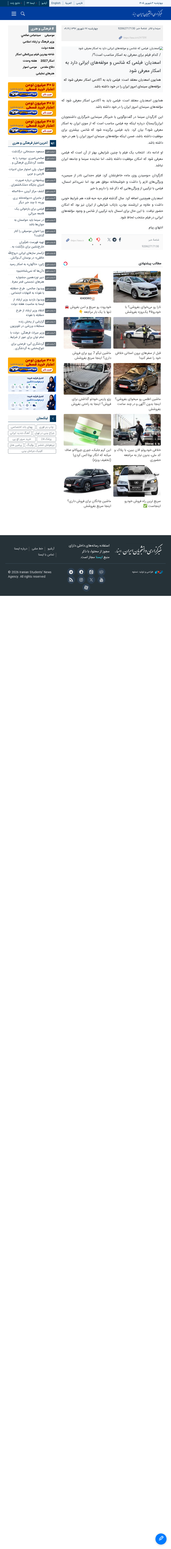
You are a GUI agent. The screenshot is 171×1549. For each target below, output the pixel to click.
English (56, 3)
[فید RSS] (70, 580)
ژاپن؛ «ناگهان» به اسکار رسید (27, 264)
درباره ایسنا (20, 549)
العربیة (68, 3)
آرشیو (44, 3)
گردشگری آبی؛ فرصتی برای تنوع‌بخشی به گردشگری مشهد (27, 347)
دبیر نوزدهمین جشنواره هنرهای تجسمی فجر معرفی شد (27, 280)
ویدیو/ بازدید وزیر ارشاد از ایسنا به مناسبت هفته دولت (27, 302)
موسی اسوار (30, 67)
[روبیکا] (100, 572)
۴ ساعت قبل (50, 220)
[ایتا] (90, 572)
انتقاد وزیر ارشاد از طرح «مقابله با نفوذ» (30, 312)
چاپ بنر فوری (46, 427)
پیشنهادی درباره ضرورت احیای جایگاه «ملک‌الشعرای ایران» (27, 183)
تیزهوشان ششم (46, 445)
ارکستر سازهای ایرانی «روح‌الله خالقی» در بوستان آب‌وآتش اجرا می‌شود (26, 256)
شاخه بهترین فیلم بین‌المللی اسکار (35, 54)
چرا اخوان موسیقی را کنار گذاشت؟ (29, 233)
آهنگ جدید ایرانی (20, 433)
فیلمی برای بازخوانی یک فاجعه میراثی (29, 211)
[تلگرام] (70, 572)
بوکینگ (30, 445)
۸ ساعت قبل (50, 300)
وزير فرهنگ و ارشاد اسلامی (38, 42)
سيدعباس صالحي (31, 35)
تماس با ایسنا (46, 555)
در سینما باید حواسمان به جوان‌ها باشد (29, 222)
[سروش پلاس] (80, 572)
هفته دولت (47, 48)
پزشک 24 (46, 439)
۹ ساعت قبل (50, 333)
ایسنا (147, 13)
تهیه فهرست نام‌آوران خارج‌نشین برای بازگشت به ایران (28, 245)
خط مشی (37, 549)
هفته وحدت (30, 61)
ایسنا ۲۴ (31, 3)
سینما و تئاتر (154, 28)
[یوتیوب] (100, 580)
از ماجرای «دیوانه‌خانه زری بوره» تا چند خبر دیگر (28, 200)
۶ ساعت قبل (50, 264)
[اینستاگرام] (80, 580)
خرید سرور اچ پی (21, 439)
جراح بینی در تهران (44, 433)
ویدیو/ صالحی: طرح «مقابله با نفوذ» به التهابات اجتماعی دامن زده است (27, 291)
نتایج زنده (15, 3)
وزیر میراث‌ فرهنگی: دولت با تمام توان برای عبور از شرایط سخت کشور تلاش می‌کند (27, 336)
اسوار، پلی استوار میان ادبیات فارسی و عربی (26, 171)
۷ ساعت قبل (50, 271)
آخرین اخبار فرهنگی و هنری (30, 143)
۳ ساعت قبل (50, 180)
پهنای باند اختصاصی (22, 427)
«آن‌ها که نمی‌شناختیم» (30, 271)
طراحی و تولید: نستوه (143, 572)
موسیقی (49, 35)
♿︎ (161, 1539)
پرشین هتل (16, 445)
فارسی (79, 3)
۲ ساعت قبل (50, 169)
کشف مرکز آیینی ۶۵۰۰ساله (28, 191)
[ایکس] (90, 580)
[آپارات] (85, 588)
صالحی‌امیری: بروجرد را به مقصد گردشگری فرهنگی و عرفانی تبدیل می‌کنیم (28, 161)
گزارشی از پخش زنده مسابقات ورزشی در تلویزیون (27, 324)
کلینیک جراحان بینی (32, 451)
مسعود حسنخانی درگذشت (28, 151)
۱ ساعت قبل (50, 152)
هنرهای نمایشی (45, 73)
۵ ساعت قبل (50, 242)
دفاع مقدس (47, 67)
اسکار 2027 (47, 61)
